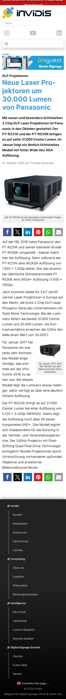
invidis (15, 505)
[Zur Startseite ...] (27, 13)
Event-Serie (20, 665)
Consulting (18, 558)
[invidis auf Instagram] (6, 33)
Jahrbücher (20, 620)
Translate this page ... (35, 683)
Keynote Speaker (23, 638)
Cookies (18, 550)
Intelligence (18, 603)
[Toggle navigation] (33, 43)
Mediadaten (20, 523)
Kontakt (17, 514)
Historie (17, 656)
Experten (18, 576)
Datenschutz (20, 541)
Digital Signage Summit (25, 647)
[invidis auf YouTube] (33, 33)
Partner (17, 673)
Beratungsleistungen (25, 594)
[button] (7, 232)
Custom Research (24, 629)
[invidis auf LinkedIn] (59, 33)
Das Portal (19, 612)
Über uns (18, 567)
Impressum (20, 532)
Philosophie (20, 585)
